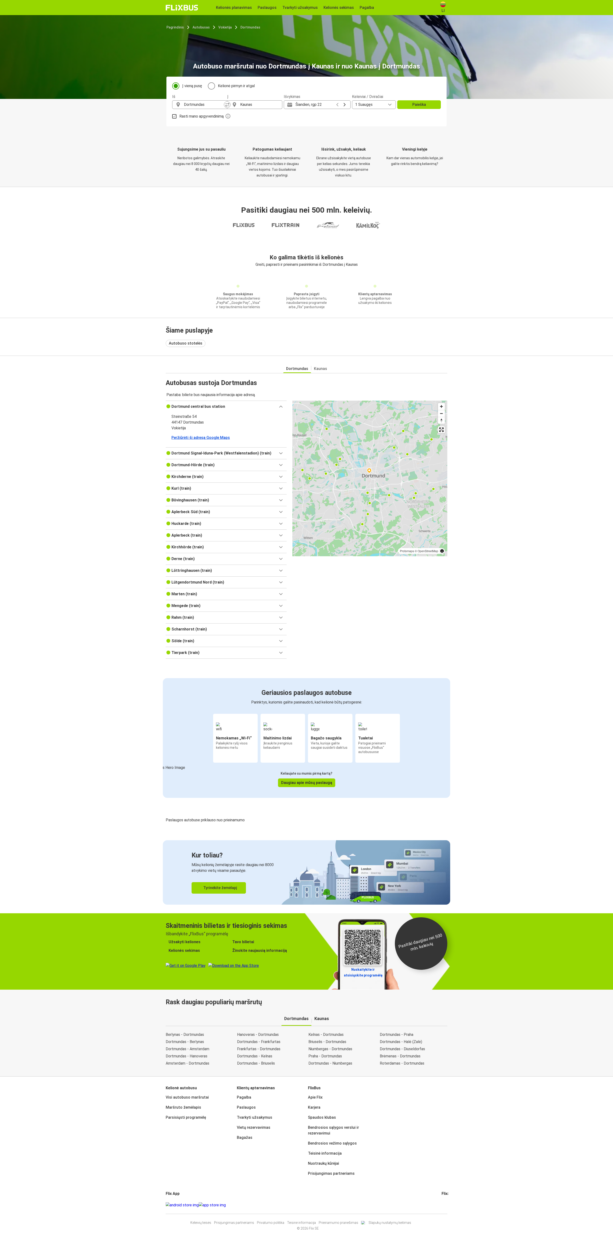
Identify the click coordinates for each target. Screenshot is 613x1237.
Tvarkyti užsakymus (254, 1117)
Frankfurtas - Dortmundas (258, 1049)
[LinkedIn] (446, 1205)
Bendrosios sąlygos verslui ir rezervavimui (333, 1130)
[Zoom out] (441, 413)
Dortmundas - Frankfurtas (258, 1041)
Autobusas (201, 27)
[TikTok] (449, 1205)
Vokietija (225, 27)
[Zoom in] (441, 406)
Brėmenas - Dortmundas (400, 1056)
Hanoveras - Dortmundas (258, 1034)
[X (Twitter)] (448, 1205)
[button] (226, 406)
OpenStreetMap (428, 551)
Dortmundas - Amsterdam (187, 1049)
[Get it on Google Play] (182, 1205)
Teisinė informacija (325, 1153)
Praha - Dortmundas (325, 1056)
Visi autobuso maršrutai (187, 1097)
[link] (306, 872)
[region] (369, 478)
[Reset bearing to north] (441, 420)
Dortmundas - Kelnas (254, 1056)
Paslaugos (246, 1107)
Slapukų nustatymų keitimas (390, 1223)
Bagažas (244, 1137)
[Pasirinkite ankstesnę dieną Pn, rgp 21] (337, 105)
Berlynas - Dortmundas (185, 1034)
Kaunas (320, 368)
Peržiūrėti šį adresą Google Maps (200, 437)
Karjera (314, 1107)
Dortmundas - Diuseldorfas (402, 1049)
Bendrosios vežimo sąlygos (332, 1143)
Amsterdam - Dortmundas (187, 1063)
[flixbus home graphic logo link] (181, 7)
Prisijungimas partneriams (331, 1173)
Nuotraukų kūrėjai (323, 1163)
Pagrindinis (175, 27)
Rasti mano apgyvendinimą (201, 116)
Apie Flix (315, 1097)
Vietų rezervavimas (253, 1127)
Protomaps (407, 551)
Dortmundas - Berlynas (185, 1041)
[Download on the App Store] (212, 1205)
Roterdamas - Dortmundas (402, 1063)
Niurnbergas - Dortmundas (330, 1049)
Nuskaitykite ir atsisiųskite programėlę (363, 972)
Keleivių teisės (200, 1223)
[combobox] (204, 105)
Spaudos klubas (322, 1117)
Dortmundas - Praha (396, 1034)
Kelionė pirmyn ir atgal (236, 86)
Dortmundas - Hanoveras (186, 1056)
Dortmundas (250, 27)
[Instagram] (443, 1205)
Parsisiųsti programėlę (186, 1117)
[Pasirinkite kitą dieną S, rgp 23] (344, 105)
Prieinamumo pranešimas (338, 1223)
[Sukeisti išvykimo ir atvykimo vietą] (227, 104)
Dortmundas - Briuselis (256, 1063)
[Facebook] (442, 1205)
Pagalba (244, 1097)
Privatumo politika (270, 1223)
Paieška (419, 104)
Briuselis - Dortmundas (327, 1041)
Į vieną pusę (192, 86)
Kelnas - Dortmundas (326, 1034)
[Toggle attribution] (442, 551)
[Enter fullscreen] (441, 429)
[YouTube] (445, 1205)
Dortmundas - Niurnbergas (330, 1063)
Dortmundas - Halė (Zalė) (401, 1041)
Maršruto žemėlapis (183, 1107)
